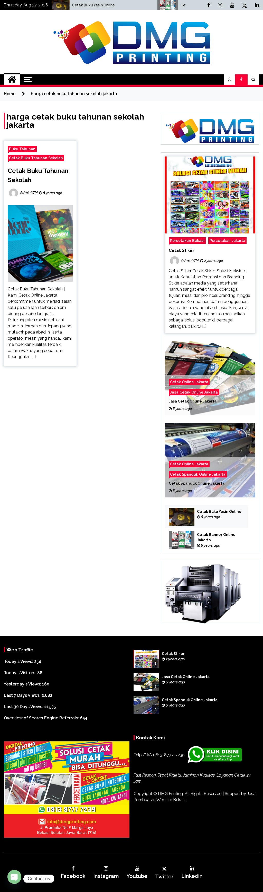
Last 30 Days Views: (24, 706)
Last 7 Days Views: (23, 695)
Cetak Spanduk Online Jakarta (198, 474)
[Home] (12, 79)
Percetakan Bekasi (187, 240)
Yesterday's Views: (23, 684)
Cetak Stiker (181, 250)
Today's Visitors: (20, 672)
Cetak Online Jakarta (189, 382)
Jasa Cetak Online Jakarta (194, 392)
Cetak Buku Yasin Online (39, 5)
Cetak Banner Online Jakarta (152, 5)
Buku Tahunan (22, 149)
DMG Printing (170, 793)
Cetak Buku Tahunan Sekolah (36, 158)
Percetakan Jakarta (227, 240)
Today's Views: (19, 661)
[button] (229, 79)
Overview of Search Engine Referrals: (42, 717)
